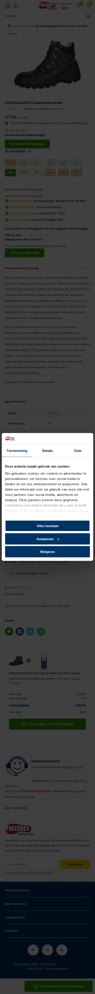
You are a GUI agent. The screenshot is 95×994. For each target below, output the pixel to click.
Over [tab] (78, 451)
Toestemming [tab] (16, 451)
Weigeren (47, 552)
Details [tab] (47, 451)
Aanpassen (45, 539)
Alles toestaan (48, 526)
